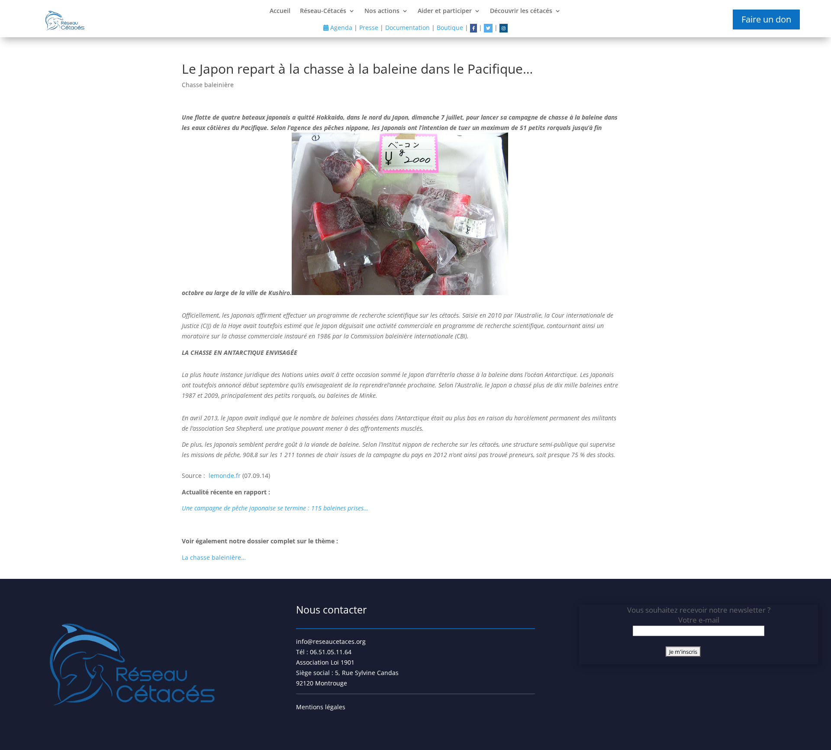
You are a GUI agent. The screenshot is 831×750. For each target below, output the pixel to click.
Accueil (280, 11)
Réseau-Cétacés (323, 11)
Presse (368, 27)
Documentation (407, 27)
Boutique (450, 27)
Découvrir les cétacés (521, 11)
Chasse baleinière (208, 85)
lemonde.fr (225, 475)
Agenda (340, 27)
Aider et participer (445, 11)
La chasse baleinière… (214, 557)
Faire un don (766, 19)
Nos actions (381, 11)
